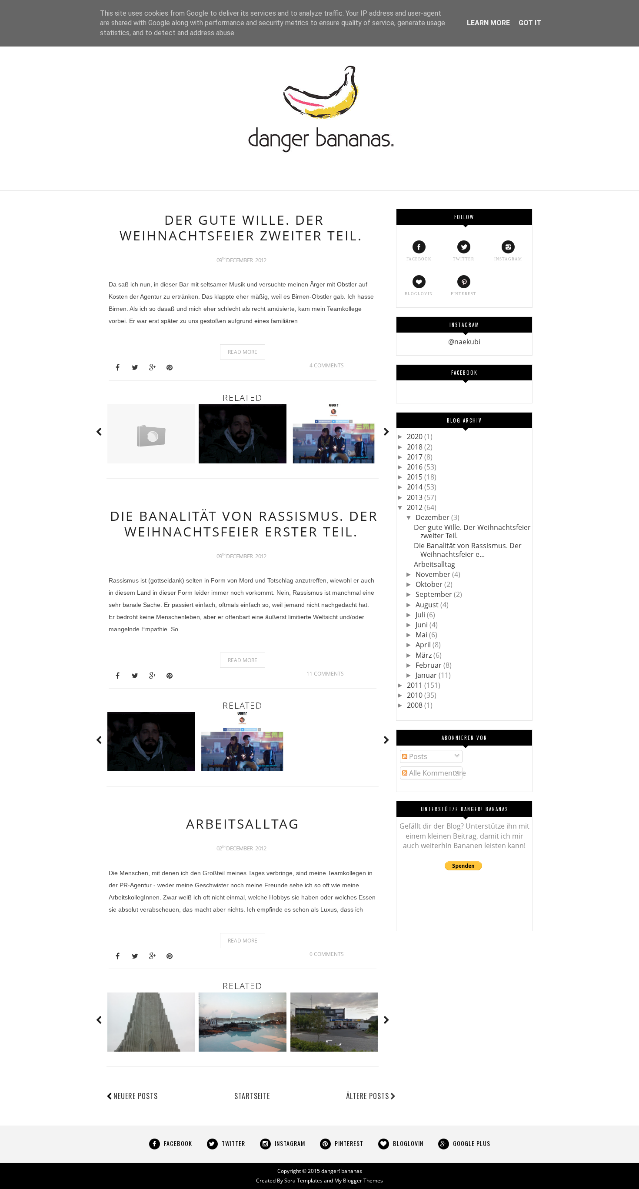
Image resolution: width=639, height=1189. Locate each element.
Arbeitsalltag (243, 824)
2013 (415, 497)
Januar (427, 675)
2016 (415, 467)
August (428, 604)
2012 (415, 507)
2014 (415, 487)
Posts (417, 756)
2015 (415, 477)
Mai (422, 634)
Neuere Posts (135, 1096)
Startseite (252, 1096)
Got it (530, 23)
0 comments (327, 954)
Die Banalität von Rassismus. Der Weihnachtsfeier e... (468, 550)
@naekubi (464, 341)
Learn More (488, 23)
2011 (415, 685)
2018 (415, 447)
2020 (415, 436)
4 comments (327, 365)
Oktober (430, 584)
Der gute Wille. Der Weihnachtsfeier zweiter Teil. (241, 227)
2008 (415, 705)
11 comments (325, 673)
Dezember (433, 517)
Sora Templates (303, 1180)
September (435, 594)
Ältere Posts (367, 1096)
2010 (415, 695)
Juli (421, 614)
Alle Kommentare (436, 773)
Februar (429, 665)
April (424, 644)
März (424, 655)
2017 (415, 457)
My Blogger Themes (358, 1180)
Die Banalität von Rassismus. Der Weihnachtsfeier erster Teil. (244, 523)
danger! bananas (341, 1171)
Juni (422, 624)
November (434, 574)
